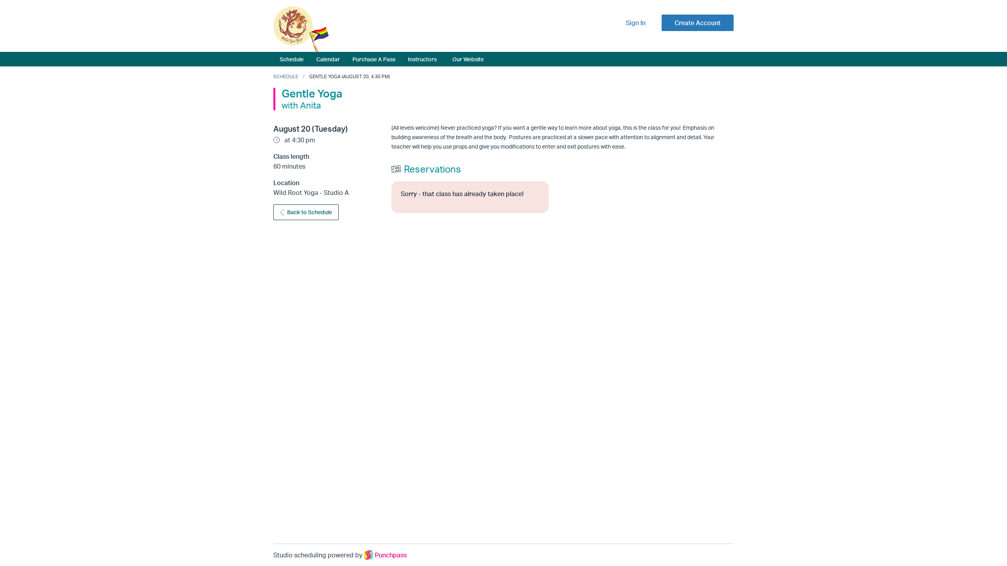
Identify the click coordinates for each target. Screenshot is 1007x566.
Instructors (422, 58)
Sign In (636, 23)
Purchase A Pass (373, 58)
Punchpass (391, 555)
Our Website (468, 58)
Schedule (292, 58)
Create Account (698, 23)
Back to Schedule (309, 212)
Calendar (328, 58)
